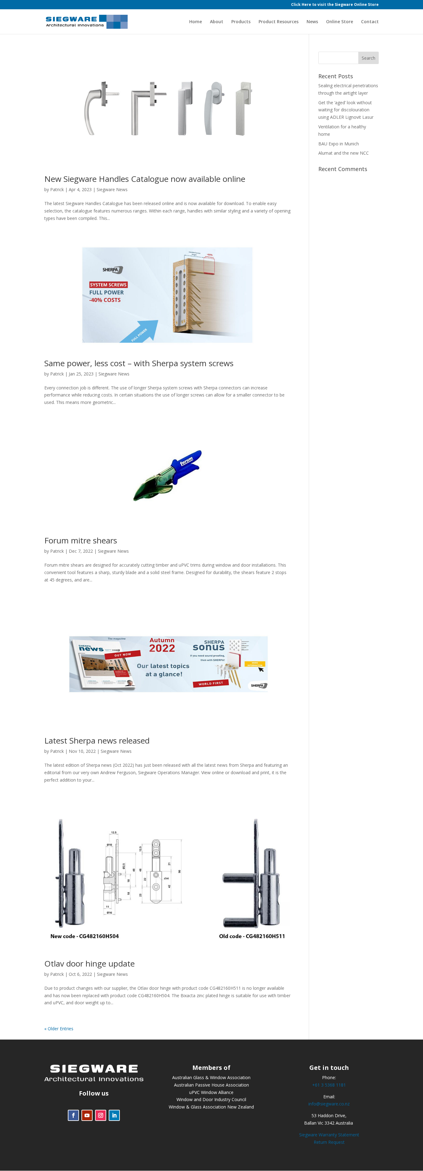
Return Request (329, 1142)
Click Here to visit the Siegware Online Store (335, 5)
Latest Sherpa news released (97, 740)
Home (195, 21)
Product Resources (279, 21)
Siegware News (112, 189)
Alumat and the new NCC (343, 153)
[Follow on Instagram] (100, 1115)
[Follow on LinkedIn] (114, 1115)
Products (241, 21)
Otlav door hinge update (89, 963)
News (312, 21)
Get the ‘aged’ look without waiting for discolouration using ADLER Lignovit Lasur (345, 110)
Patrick (57, 189)
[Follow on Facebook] (73, 1115)
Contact (370, 21)
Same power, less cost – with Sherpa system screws (138, 363)
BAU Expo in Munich (338, 144)
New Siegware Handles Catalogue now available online (144, 178)
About (216, 21)
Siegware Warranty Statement (329, 1135)
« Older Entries (58, 1029)
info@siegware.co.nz (329, 1104)
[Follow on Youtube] (87, 1115)
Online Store (339, 21)
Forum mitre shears (80, 540)
